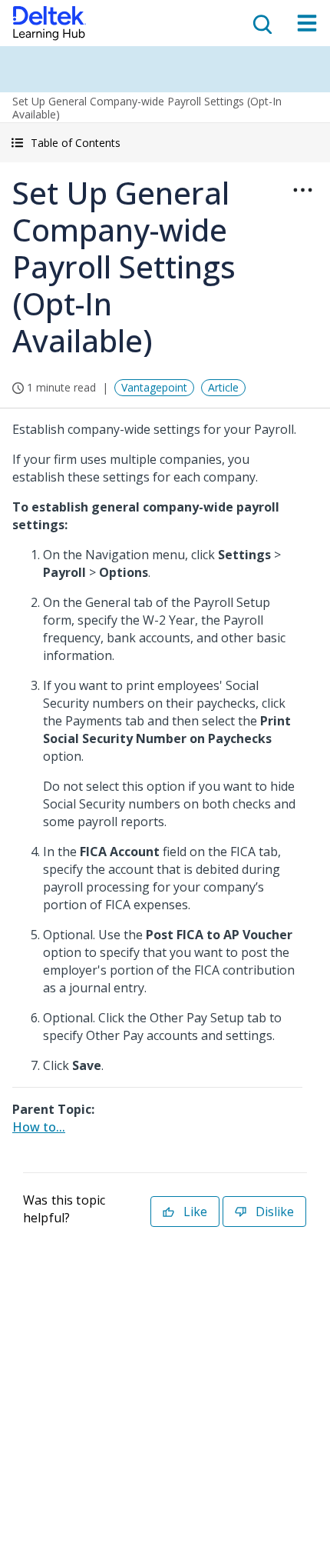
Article (223, 387)
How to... (38, 1126)
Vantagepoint (154, 387)
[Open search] (261, 23)
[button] (165, 142)
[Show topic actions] (302, 190)
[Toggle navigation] (307, 23)
